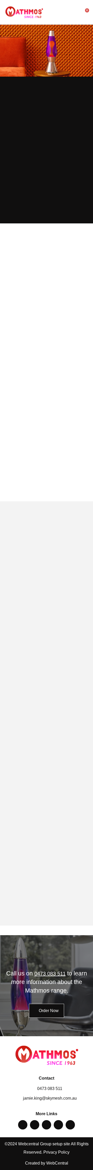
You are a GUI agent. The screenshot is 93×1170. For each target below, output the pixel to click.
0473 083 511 (50, 973)
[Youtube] (70, 1124)
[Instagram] (58, 1124)
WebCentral (57, 1163)
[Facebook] (22, 1124)
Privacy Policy (56, 1152)
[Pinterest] (46, 1124)
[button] (76, 12)
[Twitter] (34, 1124)
